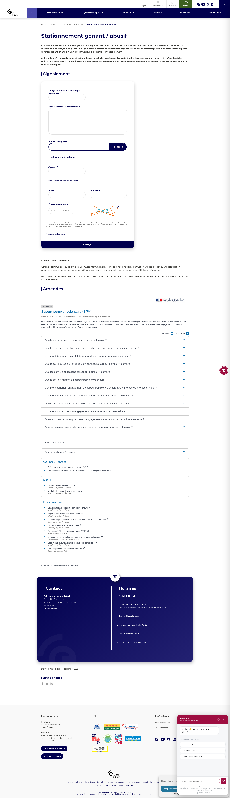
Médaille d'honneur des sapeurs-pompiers (66, 491)
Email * (52, 190)
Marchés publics (163, 723)
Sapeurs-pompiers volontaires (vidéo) (64, 514)
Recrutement (162, 728)
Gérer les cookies (133, 782)
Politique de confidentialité (93, 782)
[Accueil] (32, 13)
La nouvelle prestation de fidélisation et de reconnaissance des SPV (77, 519)
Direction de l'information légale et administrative (60, 565)
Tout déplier (181, 333)
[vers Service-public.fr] (170, 300)
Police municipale (75, 24)
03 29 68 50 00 (54, 756)
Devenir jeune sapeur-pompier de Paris (65, 549)
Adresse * (53, 167)
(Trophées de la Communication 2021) (138, 794)
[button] (115, 340)
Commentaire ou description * (64, 106)
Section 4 (127, 792)
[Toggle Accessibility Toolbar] (224, 370)
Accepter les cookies (172, 788)
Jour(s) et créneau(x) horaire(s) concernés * (64, 91)
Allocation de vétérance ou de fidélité (64, 525)
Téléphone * (96, 190)
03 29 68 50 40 (51, 608)
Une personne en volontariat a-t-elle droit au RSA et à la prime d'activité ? (79, 471)
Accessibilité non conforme (153, 782)
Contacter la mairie (56, 748)
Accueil (44, 24)
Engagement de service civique (61, 485)
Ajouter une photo (57, 141)
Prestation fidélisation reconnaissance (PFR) (67, 531)
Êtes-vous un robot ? (59, 204)
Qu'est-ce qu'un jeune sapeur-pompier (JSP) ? (68, 467)
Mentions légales (72, 782)
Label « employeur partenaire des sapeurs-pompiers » (71, 543)
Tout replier (166, 333)
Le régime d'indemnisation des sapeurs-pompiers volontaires (74, 537)
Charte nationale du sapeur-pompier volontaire (68, 508)
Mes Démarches (57, 24)
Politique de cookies (115, 782)
